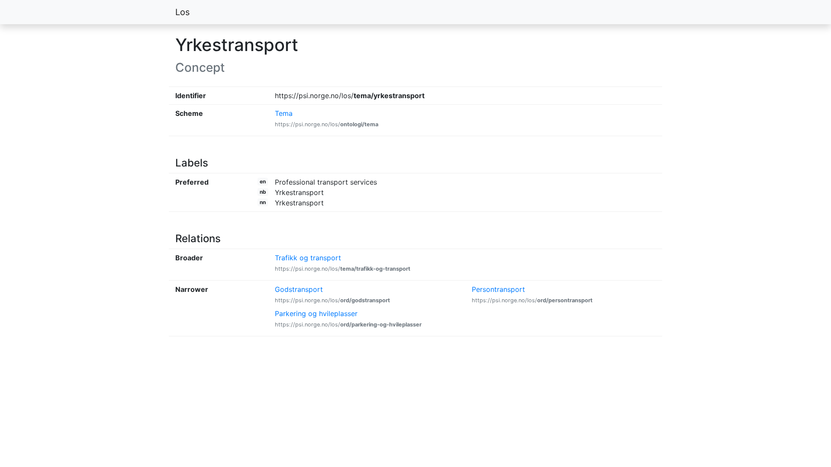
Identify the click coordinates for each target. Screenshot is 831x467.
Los (182, 12)
